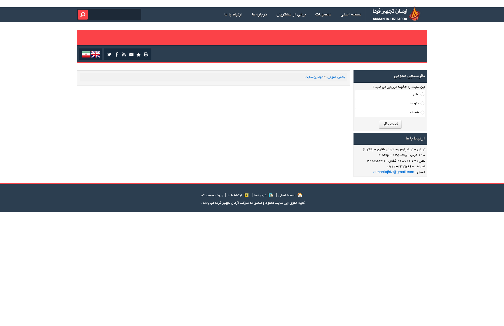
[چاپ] (146, 56)
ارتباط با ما (235, 195)
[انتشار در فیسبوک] (116, 56)
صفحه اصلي (287, 195)
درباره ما (260, 195)
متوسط (414, 103)
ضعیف (414, 112)
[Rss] (124, 56)
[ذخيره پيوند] (138, 56)
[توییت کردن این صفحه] (109, 56)
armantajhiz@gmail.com (393, 172)
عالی (416, 94)
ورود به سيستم (212, 195)
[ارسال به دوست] (131, 56)
